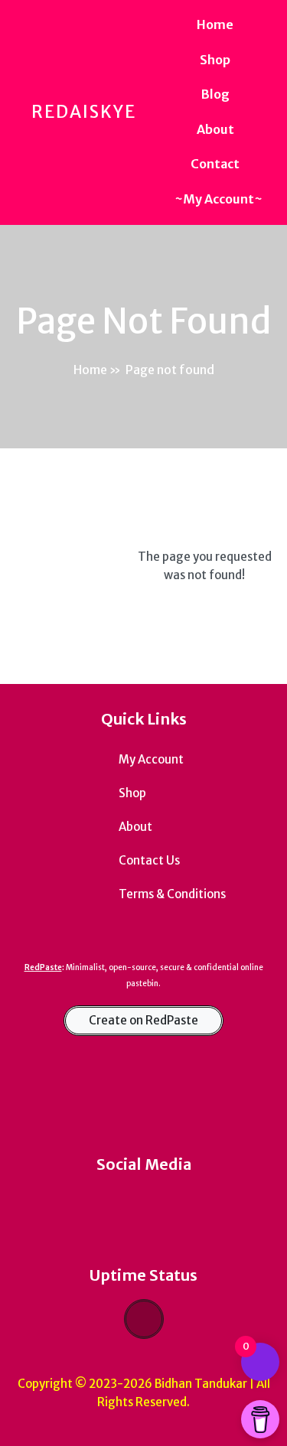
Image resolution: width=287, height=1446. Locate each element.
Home (90, 369)
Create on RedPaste (143, 1020)
